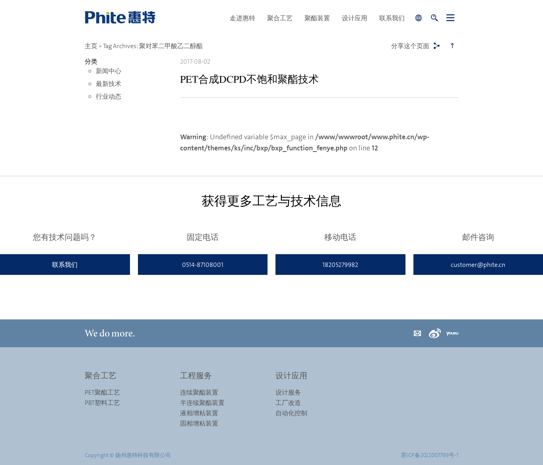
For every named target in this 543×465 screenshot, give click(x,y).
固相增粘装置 (199, 423)
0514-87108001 (202, 264)
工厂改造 (288, 402)
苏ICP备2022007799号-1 (429, 455)
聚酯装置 (317, 18)
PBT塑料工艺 (102, 402)
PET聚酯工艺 (102, 392)
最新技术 (108, 83)
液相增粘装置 (199, 413)
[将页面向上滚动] (452, 46)
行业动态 (108, 96)
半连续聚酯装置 (202, 402)
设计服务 (288, 392)
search (434, 18)
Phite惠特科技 (154, 18)
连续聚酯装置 (199, 392)
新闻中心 (108, 70)
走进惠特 (242, 18)
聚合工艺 (280, 18)
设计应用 (354, 18)
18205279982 (340, 264)
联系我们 (392, 18)
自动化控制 (291, 413)
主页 (91, 45)
